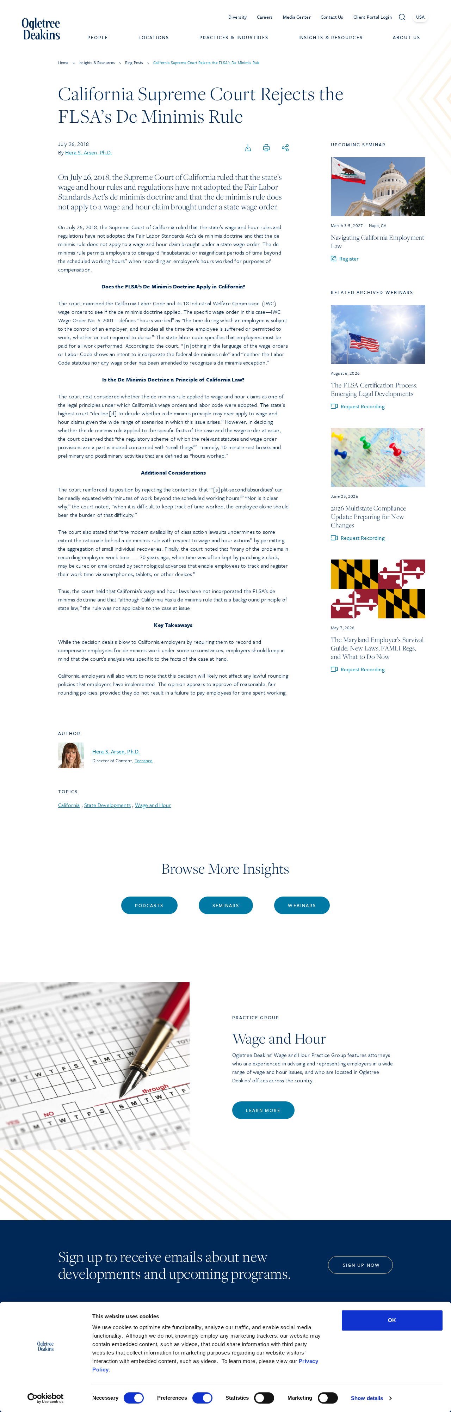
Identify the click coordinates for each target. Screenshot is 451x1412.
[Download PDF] (248, 148)
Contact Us (332, 16)
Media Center (297, 16)
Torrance (144, 760)
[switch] (202, 1398)
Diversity (237, 16)
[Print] (266, 148)
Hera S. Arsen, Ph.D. (88, 152)
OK (392, 1320)
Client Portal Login (372, 16)
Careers (265, 16)
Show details (367, 1398)
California (69, 805)
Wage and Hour (153, 805)
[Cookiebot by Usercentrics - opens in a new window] (45, 1398)
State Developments (107, 805)
